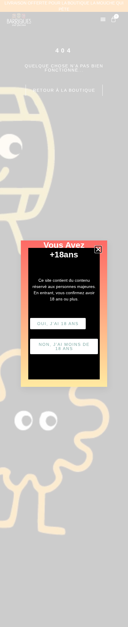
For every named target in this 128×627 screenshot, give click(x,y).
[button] (98, 249)
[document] (64, 313)
